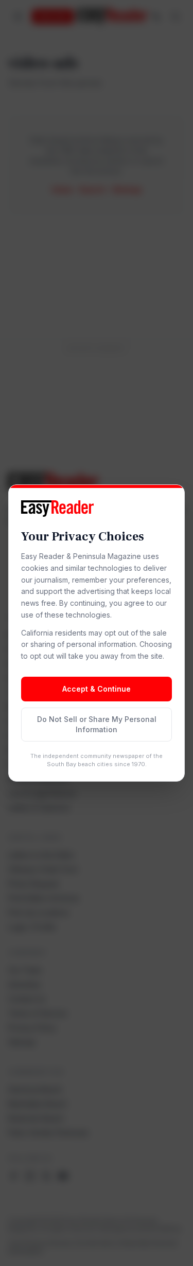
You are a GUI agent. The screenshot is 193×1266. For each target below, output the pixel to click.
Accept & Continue (96, 688)
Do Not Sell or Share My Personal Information (96, 724)
